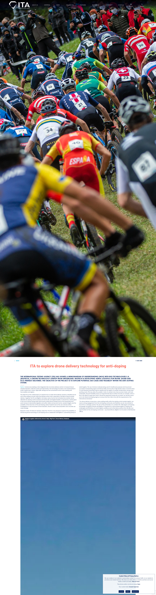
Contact (121, 5)
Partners (83, 5)
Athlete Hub (70, 5)
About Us (35, 5)
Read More (135, 591)
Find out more (136, 581)
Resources (95, 5)
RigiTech (22, 387)
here (139, 584)
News (58, 5)
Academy (108, 5)
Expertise (47, 5)
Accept (121, 591)
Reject (127, 591)
